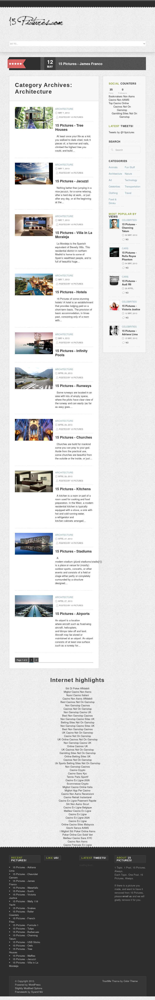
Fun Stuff (130, 167)
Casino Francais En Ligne (78, 845)
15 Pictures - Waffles (24, 955)
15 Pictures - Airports (72, 613)
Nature (128, 173)
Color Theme (131, 981)
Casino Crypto (77, 770)
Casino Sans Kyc (77, 773)
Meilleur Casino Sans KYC (77, 838)
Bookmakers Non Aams (122, 96)
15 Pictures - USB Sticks (26, 942)
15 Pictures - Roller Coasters (21, 913)
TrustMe (106, 981)
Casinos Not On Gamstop (122, 108)
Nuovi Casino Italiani (77, 695)
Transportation (132, 186)
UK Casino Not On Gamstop (77, 732)
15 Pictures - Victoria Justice (131, 307)
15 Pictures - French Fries (22, 919)
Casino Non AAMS (119, 99)
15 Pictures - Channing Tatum (129, 228)
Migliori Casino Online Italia (77, 787)
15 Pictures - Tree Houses (69, 127)
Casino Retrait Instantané (77, 797)
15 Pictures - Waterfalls (25, 887)
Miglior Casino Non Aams (77, 691)
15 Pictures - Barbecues (26, 932)
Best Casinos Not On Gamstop (77, 702)
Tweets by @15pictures (121, 132)
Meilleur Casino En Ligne (77, 811)
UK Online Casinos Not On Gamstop (77, 739)
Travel (128, 193)
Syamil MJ (37, 992)
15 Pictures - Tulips (23, 928)
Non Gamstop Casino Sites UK (77, 719)
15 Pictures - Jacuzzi (71, 181)
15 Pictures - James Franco (80, 63)
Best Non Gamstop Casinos (77, 715)
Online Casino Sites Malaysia (77, 824)
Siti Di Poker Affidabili (77, 688)
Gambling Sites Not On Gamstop (124, 114)
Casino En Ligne (78, 814)
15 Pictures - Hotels (71, 291)
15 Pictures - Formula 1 (25, 925)
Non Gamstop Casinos (77, 705)
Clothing (113, 193)
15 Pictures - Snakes (24, 908)
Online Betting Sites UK (77, 756)
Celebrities (114, 186)
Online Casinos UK (77, 746)
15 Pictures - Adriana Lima (130, 332)
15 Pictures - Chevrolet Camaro (23, 875)
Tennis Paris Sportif (77, 777)
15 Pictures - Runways (73, 385)
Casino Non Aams (78, 841)
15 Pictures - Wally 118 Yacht (23, 902)
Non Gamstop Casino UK (77, 712)
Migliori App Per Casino (77, 790)
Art (110, 180)
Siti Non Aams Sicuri (77, 804)
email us (127, 896)
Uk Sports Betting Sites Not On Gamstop (77, 763)
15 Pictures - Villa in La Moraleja (73, 234)
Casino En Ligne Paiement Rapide (77, 800)
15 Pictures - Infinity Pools (71, 352)
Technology (131, 180)
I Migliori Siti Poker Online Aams (77, 831)
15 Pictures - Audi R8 (129, 282)
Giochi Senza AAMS (77, 828)
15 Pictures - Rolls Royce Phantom (129, 256)
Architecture (64, 108)
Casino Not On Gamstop (77, 736)
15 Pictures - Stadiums (73, 551)
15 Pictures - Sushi (23, 891)
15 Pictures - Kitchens (73, 488)
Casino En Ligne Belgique (78, 807)
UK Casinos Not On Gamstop (77, 749)
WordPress (35, 984)
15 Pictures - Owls (23, 945)
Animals (113, 167)
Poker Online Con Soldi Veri (77, 834)
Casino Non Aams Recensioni (77, 794)
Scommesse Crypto (77, 783)
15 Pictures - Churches (73, 437)
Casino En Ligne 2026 (78, 780)
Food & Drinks (113, 201)
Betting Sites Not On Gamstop (77, 722)
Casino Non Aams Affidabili (77, 698)
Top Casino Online (119, 103)
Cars (125, 248)
